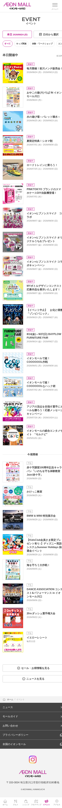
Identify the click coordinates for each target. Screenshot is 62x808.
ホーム (10, 699)
